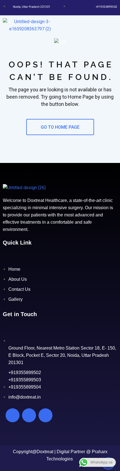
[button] (113, 25)
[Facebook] (13, 415)
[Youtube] (29, 415)
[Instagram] (45, 415)
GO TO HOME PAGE (60, 127)
